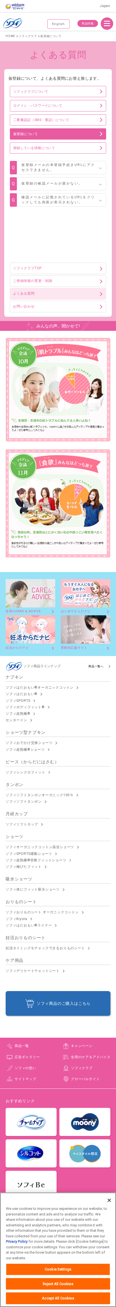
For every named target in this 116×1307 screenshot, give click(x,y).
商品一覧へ (96, 666)
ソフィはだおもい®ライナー (29, 925)
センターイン (16, 720)
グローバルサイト (85, 1079)
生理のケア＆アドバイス (91, 1057)
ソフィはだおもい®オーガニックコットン (39, 687)
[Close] (109, 1200)
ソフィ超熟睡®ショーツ (25, 750)
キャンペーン (82, 1046)
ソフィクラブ (28, 36)
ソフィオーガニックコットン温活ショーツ (40, 847)
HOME (10, 36)
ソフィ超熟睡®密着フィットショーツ (36, 860)
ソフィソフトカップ (22, 824)
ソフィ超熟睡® (18, 714)
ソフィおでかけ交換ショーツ (29, 743)
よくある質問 (24, 293)
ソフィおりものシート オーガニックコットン (42, 912)
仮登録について (25, 134)
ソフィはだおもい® (21, 694)
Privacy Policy (17, 1241)
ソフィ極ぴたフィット (24, 867)
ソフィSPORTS (18, 701)
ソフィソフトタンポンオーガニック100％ (39, 795)
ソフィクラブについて (30, 92)
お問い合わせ (24, 306)
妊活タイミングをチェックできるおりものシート (45, 948)
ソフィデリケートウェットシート (33, 971)
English (58, 24)
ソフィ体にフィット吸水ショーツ (33, 889)
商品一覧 (22, 1046)
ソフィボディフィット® (25, 707)
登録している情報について (34, 148)
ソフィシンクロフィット (25, 772)
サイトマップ (25, 1079)
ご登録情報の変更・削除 (33, 281)
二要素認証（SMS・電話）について (41, 120)
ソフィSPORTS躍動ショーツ (29, 854)
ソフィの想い (25, 1068)
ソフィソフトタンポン (24, 801)
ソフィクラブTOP (27, 268)
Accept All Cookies (58, 1298)
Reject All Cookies (58, 1284)
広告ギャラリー (27, 1057)
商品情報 (88, 23)
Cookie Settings (58, 1269)
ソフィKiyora (16, 919)
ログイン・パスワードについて (37, 106)
